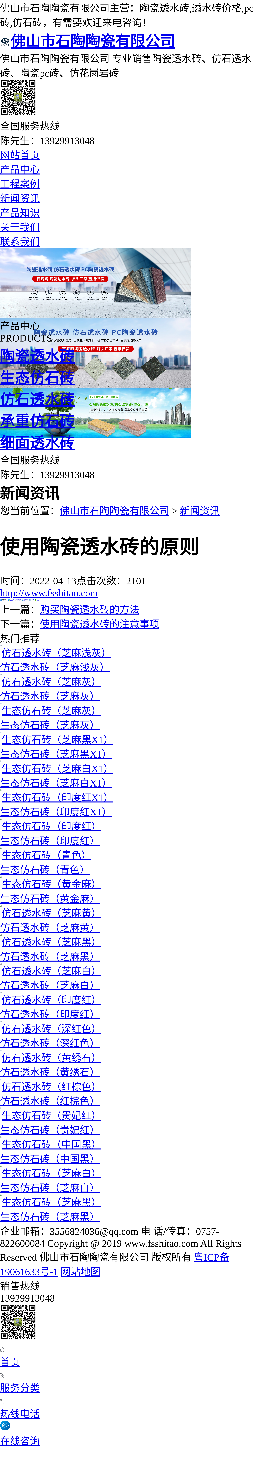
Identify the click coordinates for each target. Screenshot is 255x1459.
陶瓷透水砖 (37, 356)
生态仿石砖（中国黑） (50, 1159)
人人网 (32, 600)
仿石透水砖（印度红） (50, 1014)
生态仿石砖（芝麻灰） (50, 725)
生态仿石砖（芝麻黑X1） (56, 754)
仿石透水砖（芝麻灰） (50, 696)
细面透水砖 (37, 442)
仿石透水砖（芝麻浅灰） (55, 667)
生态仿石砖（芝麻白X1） (56, 783)
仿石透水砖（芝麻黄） (50, 927)
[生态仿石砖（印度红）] (50, 826)
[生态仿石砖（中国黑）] (50, 1144)
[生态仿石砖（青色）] (45, 855)
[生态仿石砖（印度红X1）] (56, 797)
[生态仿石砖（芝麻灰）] (50, 710)
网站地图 (80, 1271)
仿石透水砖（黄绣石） (50, 1072)
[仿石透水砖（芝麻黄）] (50, 913)
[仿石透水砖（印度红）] (50, 1000)
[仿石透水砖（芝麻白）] (50, 971)
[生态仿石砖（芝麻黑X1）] (56, 739)
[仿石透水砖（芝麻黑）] (50, 942)
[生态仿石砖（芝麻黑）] (50, 1202)
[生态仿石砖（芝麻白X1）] (56, 768)
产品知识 (20, 213)
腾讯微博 (26, 600)
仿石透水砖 (37, 399)
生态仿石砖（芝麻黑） (50, 1216)
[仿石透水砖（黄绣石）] (50, 1057)
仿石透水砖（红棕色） (50, 1101)
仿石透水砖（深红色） (50, 1043)
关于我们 (20, 227)
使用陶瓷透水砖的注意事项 (99, 624)
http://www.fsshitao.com (49, 592)
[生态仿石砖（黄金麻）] (50, 884)
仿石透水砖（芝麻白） (50, 985)
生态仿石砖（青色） (45, 869)
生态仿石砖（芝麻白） (50, 1188)
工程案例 (20, 184)
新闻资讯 (20, 198)
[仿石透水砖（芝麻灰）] (50, 682)
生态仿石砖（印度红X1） (56, 812)
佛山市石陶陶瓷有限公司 (93, 41)
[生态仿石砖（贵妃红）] (50, 1115)
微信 (37, 600)
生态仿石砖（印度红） (50, 841)
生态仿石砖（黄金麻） (50, 898)
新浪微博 (18, 600)
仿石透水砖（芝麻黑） (50, 956)
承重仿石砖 (37, 421)
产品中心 (20, 169)
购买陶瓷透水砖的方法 (89, 609)
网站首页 (20, 155)
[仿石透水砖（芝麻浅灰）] (55, 653)
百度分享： (5, 600)
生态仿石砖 (37, 378)
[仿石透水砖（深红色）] (50, 1029)
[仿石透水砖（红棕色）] (50, 1086)
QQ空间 (12, 600)
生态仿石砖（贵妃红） (50, 1130)
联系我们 (20, 241)
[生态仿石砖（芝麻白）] (50, 1173)
